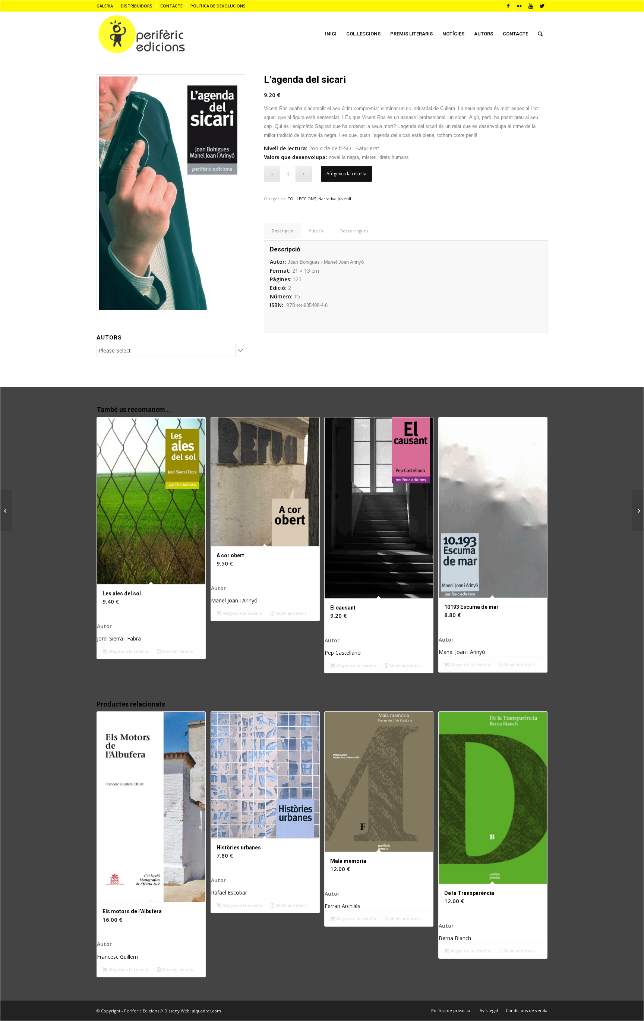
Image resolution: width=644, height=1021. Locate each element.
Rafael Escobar (229, 892)
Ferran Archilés (342, 905)
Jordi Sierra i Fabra (119, 638)
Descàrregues (354, 231)
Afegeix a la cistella (346, 173)
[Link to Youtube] (530, 6)
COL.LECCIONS (301, 198)
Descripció (283, 231)
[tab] (282, 231)
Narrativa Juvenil (334, 198)
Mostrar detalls (177, 651)
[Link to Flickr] (519, 6)
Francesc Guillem (117, 956)
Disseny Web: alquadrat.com (192, 1011)
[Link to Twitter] (541, 6)
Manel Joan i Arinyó (234, 600)
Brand (316, 232)
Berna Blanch (455, 938)
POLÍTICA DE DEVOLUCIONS (218, 6)
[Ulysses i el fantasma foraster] (6, 510)
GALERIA (105, 6)
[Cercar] (540, 34)
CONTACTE (171, 6)
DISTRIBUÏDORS (136, 6)
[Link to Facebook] (508, 6)
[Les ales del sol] (638, 510)
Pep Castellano (343, 652)
